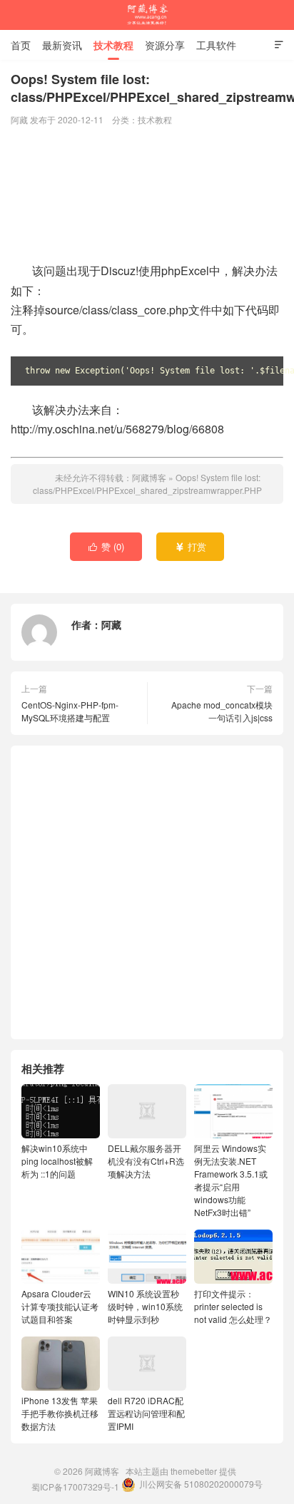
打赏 (191, 546)
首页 (21, 45)
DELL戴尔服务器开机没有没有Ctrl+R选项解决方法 (146, 1161)
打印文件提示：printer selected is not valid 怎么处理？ (233, 1306)
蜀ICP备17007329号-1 (75, 1486)
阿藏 (111, 624)
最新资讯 (62, 45)
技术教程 (113, 45)
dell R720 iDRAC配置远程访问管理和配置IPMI (146, 1413)
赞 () (106, 546)
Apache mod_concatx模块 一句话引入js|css (222, 711)
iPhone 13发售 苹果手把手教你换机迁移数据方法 (59, 1413)
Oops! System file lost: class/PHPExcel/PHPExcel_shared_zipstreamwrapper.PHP (147, 483)
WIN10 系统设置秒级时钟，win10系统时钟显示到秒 (145, 1306)
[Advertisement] (147, 195)
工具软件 (216, 45)
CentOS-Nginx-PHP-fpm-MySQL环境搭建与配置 (69, 711)
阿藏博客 (147, 15)
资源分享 (165, 45)
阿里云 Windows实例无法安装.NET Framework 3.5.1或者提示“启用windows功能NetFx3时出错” (231, 1180)
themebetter (194, 1471)
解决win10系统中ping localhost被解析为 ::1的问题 (57, 1161)
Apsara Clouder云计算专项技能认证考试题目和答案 (59, 1306)
